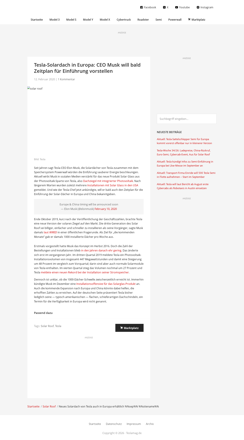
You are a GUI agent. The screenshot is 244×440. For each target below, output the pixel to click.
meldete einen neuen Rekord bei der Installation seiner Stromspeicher (85, 272)
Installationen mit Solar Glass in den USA (112, 185)
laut (50, 232)
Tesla (58, 326)
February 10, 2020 (106, 209)
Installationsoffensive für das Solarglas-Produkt (106, 284)
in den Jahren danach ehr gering (101, 250)
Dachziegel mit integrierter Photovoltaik (108, 181)
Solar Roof (47, 326)
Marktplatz (131, 328)
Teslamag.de (46, 7)
